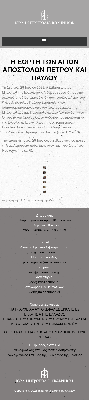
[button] (44, 40)
